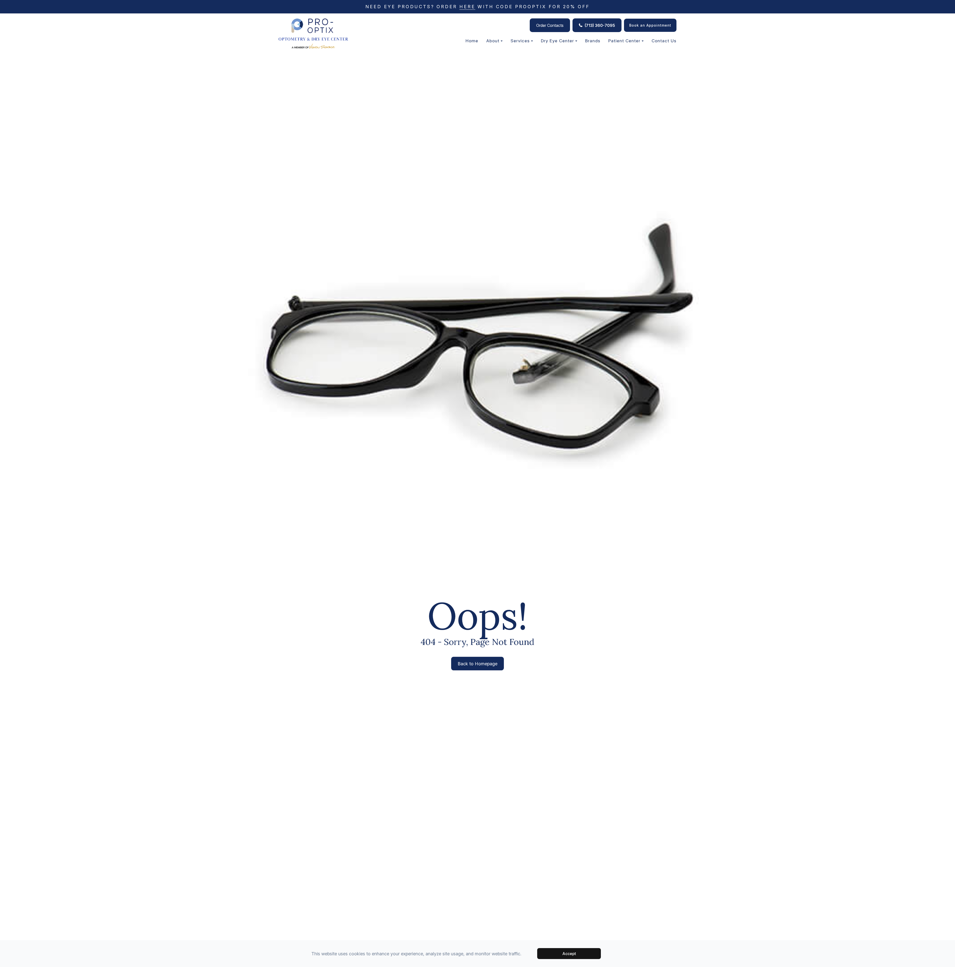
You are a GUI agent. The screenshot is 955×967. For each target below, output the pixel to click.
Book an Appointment (650, 25)
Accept (569, 953)
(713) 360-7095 (600, 25)
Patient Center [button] (624, 40)
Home (472, 40)
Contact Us (664, 40)
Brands (592, 40)
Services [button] (520, 40)
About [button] (492, 40)
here (467, 6)
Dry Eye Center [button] (557, 40)
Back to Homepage (477, 663)
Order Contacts (550, 25)
